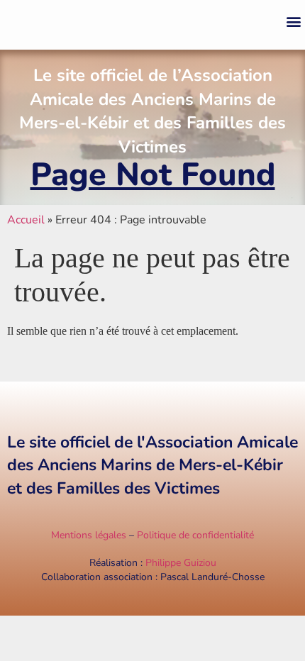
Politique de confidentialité (195, 535)
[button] (293, 21)
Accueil (26, 220)
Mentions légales (88, 535)
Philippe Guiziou (180, 563)
